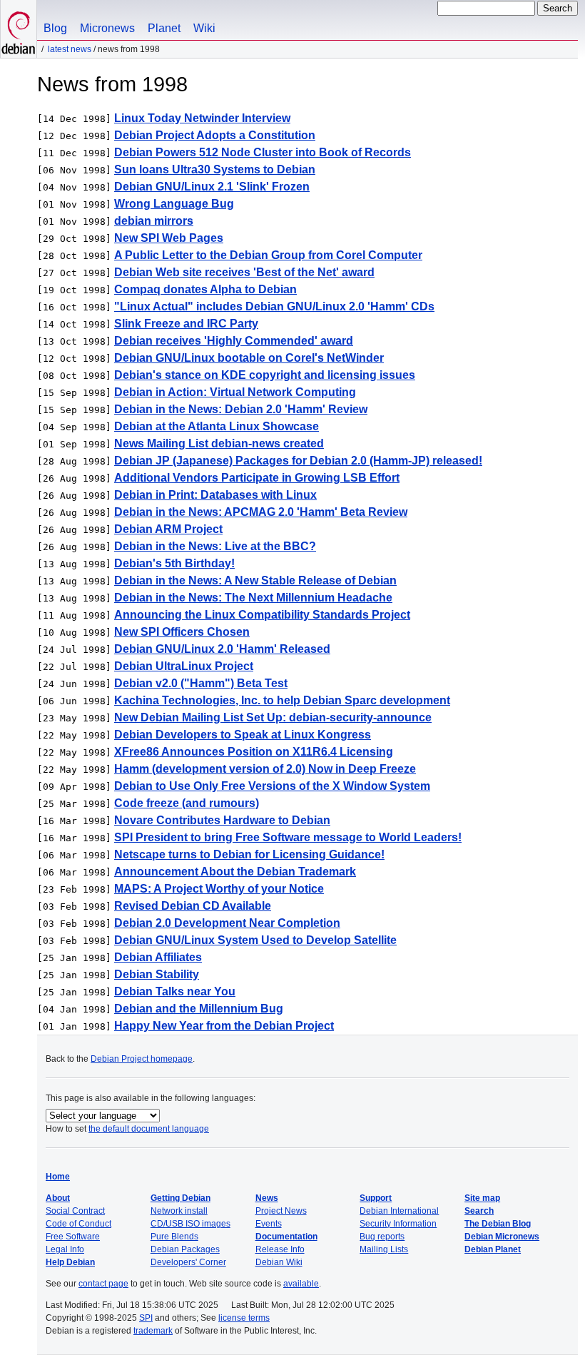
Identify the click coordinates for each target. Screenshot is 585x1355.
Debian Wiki (278, 1262)
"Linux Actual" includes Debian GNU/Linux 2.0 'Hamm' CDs (274, 306)
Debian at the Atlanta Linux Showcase (216, 426)
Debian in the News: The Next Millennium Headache (253, 598)
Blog (55, 28)
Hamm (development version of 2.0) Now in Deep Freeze (265, 769)
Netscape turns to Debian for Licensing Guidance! (249, 854)
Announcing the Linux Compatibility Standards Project (262, 615)
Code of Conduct (78, 1224)
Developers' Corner (188, 1262)
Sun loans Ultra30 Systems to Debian (214, 169)
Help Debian (70, 1262)
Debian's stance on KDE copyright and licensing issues (264, 375)
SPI (146, 1318)
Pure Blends (174, 1237)
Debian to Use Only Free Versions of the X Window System (272, 786)
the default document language (148, 1129)
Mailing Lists (384, 1249)
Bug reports (382, 1237)
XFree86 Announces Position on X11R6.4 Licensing (253, 752)
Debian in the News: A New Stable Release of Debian (255, 580)
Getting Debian (180, 1198)
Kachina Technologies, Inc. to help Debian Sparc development (282, 700)
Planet (164, 28)
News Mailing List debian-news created (219, 443)
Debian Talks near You (174, 991)
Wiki (204, 28)
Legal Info (65, 1249)
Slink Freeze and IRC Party (186, 324)
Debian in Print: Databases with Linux (215, 495)
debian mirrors (153, 221)
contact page (103, 1284)
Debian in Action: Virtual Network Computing (235, 392)
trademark (153, 1331)
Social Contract (75, 1211)
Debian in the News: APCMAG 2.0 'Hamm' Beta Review (260, 512)
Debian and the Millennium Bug (198, 1009)
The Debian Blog (497, 1224)
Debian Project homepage (142, 1059)
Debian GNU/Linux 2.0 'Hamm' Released (222, 649)
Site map (482, 1198)
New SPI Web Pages (168, 238)
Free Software (73, 1237)
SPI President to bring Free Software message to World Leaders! (288, 837)
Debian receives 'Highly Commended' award (233, 341)
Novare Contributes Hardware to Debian (222, 820)
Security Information (398, 1224)
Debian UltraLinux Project (183, 666)
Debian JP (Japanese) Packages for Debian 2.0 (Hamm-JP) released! (298, 461)
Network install (179, 1211)
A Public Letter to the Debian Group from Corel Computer (268, 255)
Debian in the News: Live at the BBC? (215, 546)
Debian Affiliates (158, 957)
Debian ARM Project (168, 529)
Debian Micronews (501, 1237)
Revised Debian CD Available (192, 906)
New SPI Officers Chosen (182, 632)
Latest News (69, 49)
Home (58, 1177)
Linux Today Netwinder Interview (202, 118)
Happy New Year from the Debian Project (224, 1026)
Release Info (280, 1249)
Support (376, 1198)
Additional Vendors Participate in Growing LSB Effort (257, 478)
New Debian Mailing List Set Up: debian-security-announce (273, 717)
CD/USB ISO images (190, 1224)
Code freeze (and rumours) (186, 803)
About (58, 1198)
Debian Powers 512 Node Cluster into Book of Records (262, 152)
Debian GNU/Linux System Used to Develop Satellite (255, 940)
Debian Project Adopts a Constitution (214, 135)
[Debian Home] (18, 29)
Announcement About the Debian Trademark (235, 872)
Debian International (399, 1211)
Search (479, 1211)
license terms (244, 1318)
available (301, 1284)
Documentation (286, 1237)
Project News (281, 1211)
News (266, 1198)
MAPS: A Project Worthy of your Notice (219, 889)
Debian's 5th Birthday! (174, 563)
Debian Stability (156, 974)
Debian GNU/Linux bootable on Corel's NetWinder (249, 358)
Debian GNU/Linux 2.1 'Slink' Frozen (212, 187)
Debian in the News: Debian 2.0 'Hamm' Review (240, 409)
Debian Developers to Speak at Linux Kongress (242, 735)
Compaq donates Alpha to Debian (205, 289)
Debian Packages (185, 1249)
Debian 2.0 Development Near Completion (227, 923)
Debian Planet (492, 1249)
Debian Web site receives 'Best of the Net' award (244, 272)
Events (268, 1224)
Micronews (107, 28)
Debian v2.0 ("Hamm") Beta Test (201, 683)
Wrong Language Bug (174, 204)
